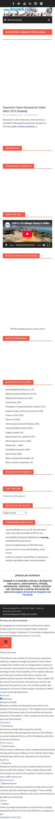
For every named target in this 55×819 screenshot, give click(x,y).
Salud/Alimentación (15, 449)
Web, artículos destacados (18, 458)
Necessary (7, 698)
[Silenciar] (44, 245)
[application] (27, 234)
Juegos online (12, 432)
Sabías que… (12, 445)
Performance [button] (6, 742)
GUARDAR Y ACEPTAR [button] (10, 817)
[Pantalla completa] (48, 245)
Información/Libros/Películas (20, 423)
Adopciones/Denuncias (16, 398)
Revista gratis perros (16, 440)
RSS (32, 608)
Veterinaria (11, 453)
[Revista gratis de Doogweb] (27, 294)
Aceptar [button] (27, 635)
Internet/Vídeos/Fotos (16, 428)
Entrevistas (11, 402)
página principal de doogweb (31, 591)
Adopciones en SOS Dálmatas (29, 545)
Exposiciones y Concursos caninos (22, 411)
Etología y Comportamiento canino (23, 406)
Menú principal (15, 19)
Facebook (27, 594)
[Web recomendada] (27, 359)
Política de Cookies (29, 614)
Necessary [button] (5, 695)
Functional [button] (5, 722)
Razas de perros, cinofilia (18, 436)
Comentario (33, 115)
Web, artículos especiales (18, 462)
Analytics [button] (4, 759)
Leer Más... (37, 635)
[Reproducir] (6, 245)
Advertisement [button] (7, 780)
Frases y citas (12, 415)
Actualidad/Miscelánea (16, 389)
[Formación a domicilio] (27, 189)
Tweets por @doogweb (14, 496)
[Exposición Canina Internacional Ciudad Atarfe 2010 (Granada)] (27, 76)
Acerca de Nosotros (11, 614)
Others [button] (3, 800)
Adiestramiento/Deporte (18, 393)
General (9, 419)
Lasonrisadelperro (14, 529)
